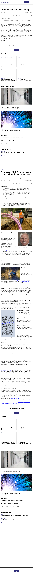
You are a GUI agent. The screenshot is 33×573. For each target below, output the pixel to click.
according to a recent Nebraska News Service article (14, 287)
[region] (16, 570)
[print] (31, 15)
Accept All (16, 571)
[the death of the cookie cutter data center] (16, 96)
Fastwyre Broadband (8, 377)
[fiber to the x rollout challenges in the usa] (16, 119)
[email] (19, 15)
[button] (1, 2)
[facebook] (13, 15)
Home (2, 129)
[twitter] (16, 15)
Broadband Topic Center (15, 398)
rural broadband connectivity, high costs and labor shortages (20, 295)
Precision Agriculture (16, 280)
